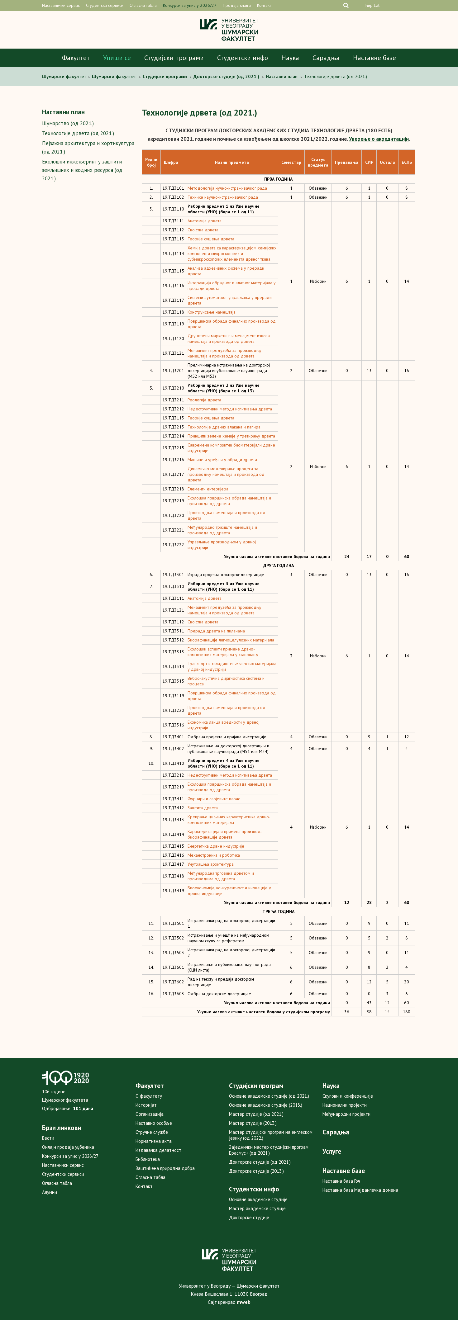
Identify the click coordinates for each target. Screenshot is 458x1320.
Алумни (49, 1192)
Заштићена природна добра (165, 1168)
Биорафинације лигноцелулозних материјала (231, 640)
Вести (48, 1138)
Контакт (264, 5)
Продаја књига (237, 5)
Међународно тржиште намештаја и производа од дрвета (222, 530)
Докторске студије (249, 1217)
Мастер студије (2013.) (253, 1123)
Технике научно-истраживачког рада (223, 197)
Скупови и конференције (347, 1096)
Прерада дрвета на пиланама (216, 631)
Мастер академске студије (257, 1208)
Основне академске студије (258, 1199)
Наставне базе (374, 58)
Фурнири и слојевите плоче (214, 799)
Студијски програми (174, 58)
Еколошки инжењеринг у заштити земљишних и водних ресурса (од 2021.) (82, 170)
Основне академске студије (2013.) (265, 1105)
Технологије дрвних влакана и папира (224, 427)
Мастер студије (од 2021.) (256, 1114)
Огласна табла (143, 5)
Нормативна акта (154, 1141)
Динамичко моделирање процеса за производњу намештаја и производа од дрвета (226, 474)
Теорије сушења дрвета (211, 239)
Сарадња (326, 58)
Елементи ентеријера (208, 489)
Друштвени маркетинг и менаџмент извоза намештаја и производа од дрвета (229, 338)
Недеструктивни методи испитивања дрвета (230, 409)
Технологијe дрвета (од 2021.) (78, 133)
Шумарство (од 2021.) (68, 123)
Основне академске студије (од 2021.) (269, 1096)
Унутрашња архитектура (211, 864)
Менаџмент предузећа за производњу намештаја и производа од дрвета (224, 353)
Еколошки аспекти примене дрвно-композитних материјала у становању (223, 651)
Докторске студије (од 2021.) (260, 1162)
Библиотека (148, 1159)
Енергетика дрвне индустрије (216, 846)
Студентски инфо (242, 58)
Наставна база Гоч (341, 1181)
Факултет (76, 58)
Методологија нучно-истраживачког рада (227, 188)
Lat (376, 5)
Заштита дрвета (203, 808)
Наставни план (63, 112)
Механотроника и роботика (214, 855)
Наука (290, 58)
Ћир (369, 5)
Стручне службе (152, 1132)
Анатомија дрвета (205, 221)
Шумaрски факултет (65, 76)
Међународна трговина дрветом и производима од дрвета (221, 876)
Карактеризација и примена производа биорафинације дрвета (225, 834)
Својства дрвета (203, 230)
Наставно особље (154, 1123)
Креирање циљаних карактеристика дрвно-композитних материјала (229, 819)
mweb (243, 1302)
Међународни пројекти (346, 1114)
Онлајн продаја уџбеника (68, 1147)
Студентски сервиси (104, 5)
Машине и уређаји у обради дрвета (222, 459)
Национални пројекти (344, 1105)
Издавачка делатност (158, 1150)
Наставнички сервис (61, 5)
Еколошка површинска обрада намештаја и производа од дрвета (229, 500)
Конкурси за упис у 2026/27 (190, 5)
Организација (150, 1114)
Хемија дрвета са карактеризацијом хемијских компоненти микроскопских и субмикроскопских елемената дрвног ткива (232, 253)
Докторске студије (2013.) (256, 1171)
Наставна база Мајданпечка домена (360, 1190)
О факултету (149, 1096)
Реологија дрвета (204, 400)
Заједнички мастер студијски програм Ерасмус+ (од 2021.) (268, 1150)
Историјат (146, 1105)
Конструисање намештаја (212, 312)
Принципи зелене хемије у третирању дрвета (231, 436)
